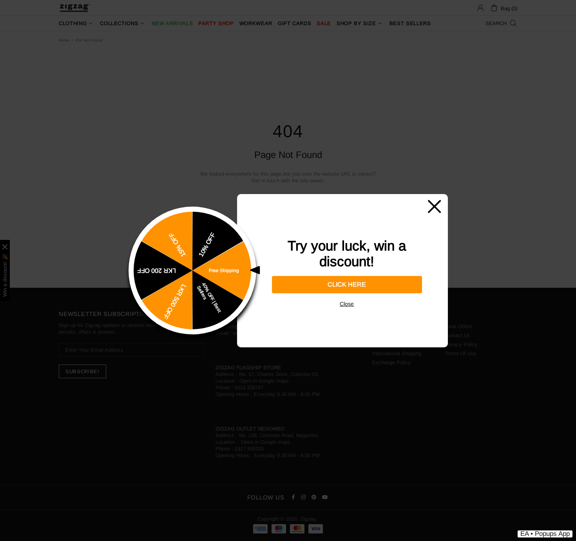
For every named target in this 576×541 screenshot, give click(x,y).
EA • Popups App (545, 533)
